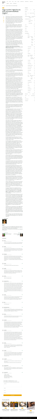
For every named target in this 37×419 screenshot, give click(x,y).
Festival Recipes (28, 55)
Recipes (18, 1)
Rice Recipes (28, 76)
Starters (28, 85)
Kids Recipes (26, 26)
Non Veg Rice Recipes (32, 76)
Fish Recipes (29, 60)
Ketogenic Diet (33, 17)
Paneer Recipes (29, 70)
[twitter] (3, 19)
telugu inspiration (6, 218)
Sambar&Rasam (29, 80)
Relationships (31, 1)
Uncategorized (26, 100)
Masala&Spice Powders (30, 65)
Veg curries (29, 92)
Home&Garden (14, 3)
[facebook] (3, 18)
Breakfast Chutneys (32, 39)
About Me (11, 3)
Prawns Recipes (29, 73)
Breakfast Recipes (29, 37)
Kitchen (26, 28)
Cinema (15, 1)
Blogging (8, 3)
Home (7, 1)
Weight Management (30, 17)
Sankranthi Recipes (32, 55)
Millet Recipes (26, 31)
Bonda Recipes (32, 37)
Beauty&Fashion (27, 1)
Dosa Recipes (32, 42)
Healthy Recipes (29, 63)
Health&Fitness (22, 1)
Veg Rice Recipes (32, 78)
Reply (22, 240)
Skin (33, 9)
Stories (13, 1)
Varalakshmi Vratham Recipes (32, 58)
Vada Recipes (29, 90)
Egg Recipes (29, 53)
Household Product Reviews (31, 21)
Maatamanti (3, 2)
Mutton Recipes (29, 68)
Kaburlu (10, 1)
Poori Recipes (32, 44)
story (25, 97)
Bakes (28, 33)
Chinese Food (29, 48)
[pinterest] (3, 22)
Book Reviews (32, 95)
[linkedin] (3, 20)
